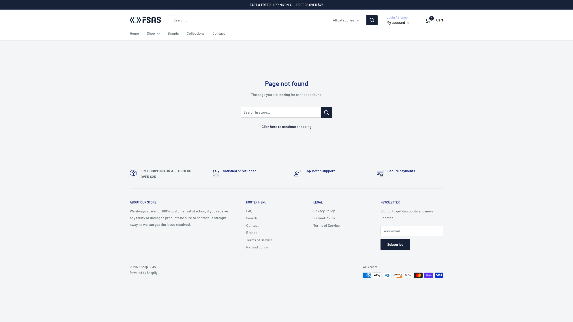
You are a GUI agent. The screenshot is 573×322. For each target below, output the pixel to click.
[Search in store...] (326, 112)
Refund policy (257, 247)
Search (251, 218)
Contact (218, 33)
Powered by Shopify (144, 273)
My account (396, 22)
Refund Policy (324, 218)
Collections (196, 33)
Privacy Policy (324, 211)
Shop (151, 33)
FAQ (249, 211)
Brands (173, 33)
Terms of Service (259, 240)
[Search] (372, 20)
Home (134, 33)
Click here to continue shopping (287, 126)
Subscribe (395, 244)
